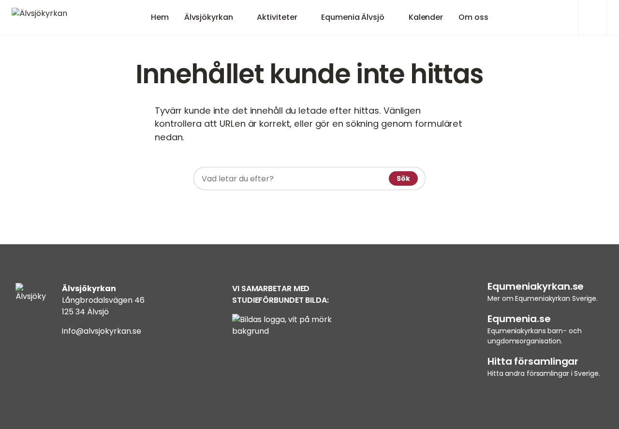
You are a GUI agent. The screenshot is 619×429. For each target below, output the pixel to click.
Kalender (426, 17)
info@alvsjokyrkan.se (101, 331)
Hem (160, 17)
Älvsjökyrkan (208, 17)
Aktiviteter (277, 17)
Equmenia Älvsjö (352, 17)
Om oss (473, 17)
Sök (403, 178)
